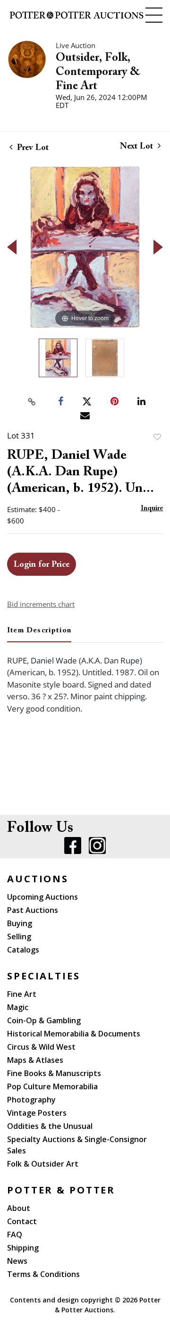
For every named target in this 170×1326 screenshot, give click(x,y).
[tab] (39, 634)
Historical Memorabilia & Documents (73, 1033)
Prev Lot (32, 148)
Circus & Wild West (41, 1047)
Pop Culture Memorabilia (52, 1086)
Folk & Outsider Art (42, 1164)
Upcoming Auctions (42, 897)
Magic (17, 1007)
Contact (22, 1221)
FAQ (14, 1234)
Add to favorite (157, 436)
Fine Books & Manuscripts (54, 1073)
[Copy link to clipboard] (32, 401)
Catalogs (23, 950)
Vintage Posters (37, 1113)
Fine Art (21, 994)
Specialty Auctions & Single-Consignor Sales (77, 1145)
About (18, 1208)
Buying (19, 923)
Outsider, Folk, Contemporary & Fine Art (98, 72)
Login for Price (41, 565)
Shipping (23, 1248)
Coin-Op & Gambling (44, 1020)
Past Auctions (32, 910)
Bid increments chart (41, 604)
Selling (19, 936)
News (17, 1261)
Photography (31, 1099)
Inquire (152, 508)
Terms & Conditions (43, 1274)
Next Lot (137, 146)
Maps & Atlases (35, 1060)
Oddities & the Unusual (50, 1126)
